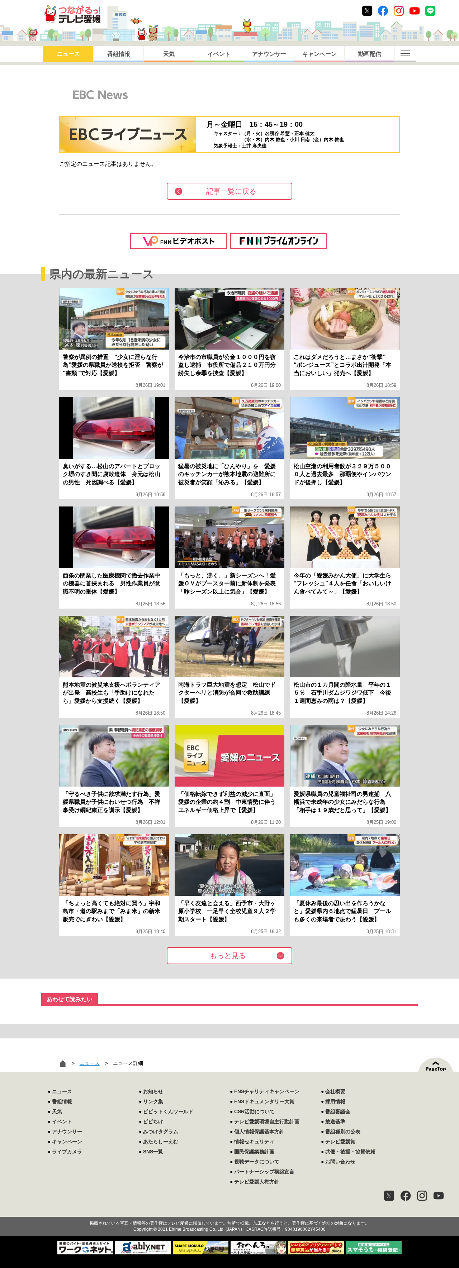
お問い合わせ (340, 1161)
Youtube (414, 10)
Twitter (367, 10)
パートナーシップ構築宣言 (264, 1172)
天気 (169, 54)
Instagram (398, 10)
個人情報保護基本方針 (259, 1131)
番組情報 (118, 54)
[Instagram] (422, 1195)
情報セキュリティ (254, 1141)
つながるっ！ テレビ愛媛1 (72, 14)
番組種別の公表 (342, 1131)
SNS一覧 (153, 1151)
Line (430, 10)
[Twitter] (389, 1195)
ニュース (68, 54)
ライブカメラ (67, 1151)
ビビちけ (153, 1121)
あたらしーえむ (160, 1141)
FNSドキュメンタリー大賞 (264, 1101)
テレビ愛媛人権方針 (256, 1182)
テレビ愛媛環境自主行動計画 (266, 1121)
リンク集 (153, 1101)
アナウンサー (269, 54)
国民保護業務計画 (254, 1151)
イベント (219, 54)
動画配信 (369, 54)
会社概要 (335, 1091)
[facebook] (405, 1195)
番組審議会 (337, 1111)
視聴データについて (256, 1161)
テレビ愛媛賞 (340, 1141)
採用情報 (335, 1101)
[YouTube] (438, 1195)
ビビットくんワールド (168, 1111)
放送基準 (335, 1121)
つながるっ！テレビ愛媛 (229, 1211)
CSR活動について (254, 1111)
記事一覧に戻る (231, 191)
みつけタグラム (160, 1131)
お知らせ (153, 1091)
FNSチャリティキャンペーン (266, 1091)
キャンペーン (319, 54)
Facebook (383, 10)
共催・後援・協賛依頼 (350, 1151)
